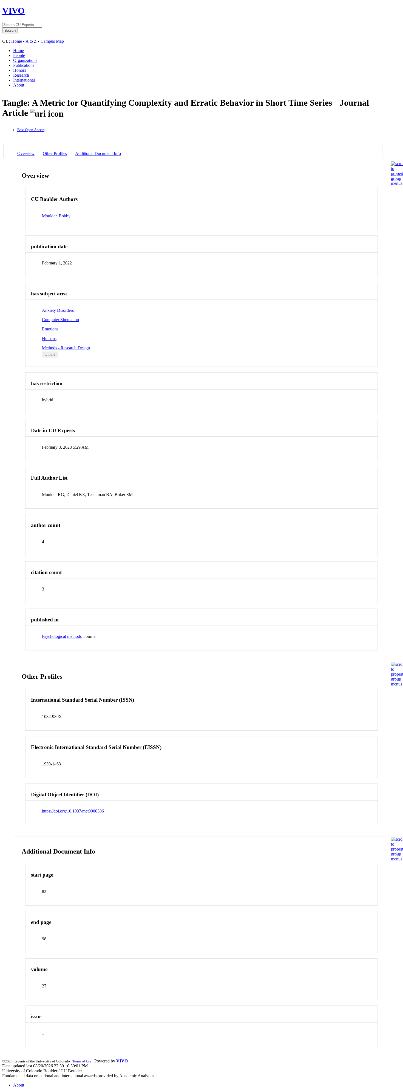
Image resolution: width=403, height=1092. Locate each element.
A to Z (31, 41)
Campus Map (52, 41)
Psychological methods (62, 636)
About (18, 85)
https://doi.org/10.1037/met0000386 (73, 811)
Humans (49, 338)
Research (21, 75)
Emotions (50, 329)
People (19, 55)
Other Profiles (55, 153)
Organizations (25, 60)
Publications (23, 65)
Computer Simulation (60, 319)
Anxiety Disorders (58, 310)
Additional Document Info (98, 153)
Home (16, 41)
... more (49, 354)
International (24, 80)
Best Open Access (30, 130)
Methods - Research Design (66, 347)
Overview (26, 153)
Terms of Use (81, 1061)
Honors (19, 70)
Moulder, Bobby (56, 216)
